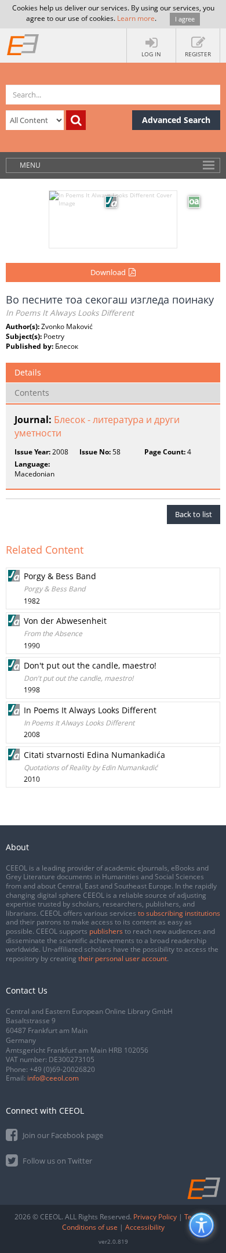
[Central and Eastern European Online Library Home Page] (23, 44)
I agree (185, 19)
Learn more (136, 18)
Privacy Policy (155, 1217)
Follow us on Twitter (56, 1160)
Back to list (193, 514)
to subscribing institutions (179, 913)
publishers (106, 931)
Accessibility (145, 1227)
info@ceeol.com (53, 1078)
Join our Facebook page (62, 1135)
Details (27, 372)
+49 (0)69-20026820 (62, 1069)
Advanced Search (176, 119)
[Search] (76, 120)
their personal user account (122, 958)
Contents (31, 392)
